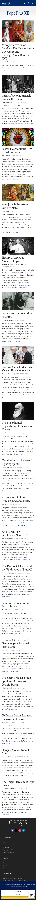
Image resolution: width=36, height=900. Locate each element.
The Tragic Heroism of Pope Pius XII (18, 783)
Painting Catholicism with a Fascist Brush (17, 605)
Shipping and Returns (9, 850)
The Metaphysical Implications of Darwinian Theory (17, 426)
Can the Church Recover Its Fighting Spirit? (17, 462)
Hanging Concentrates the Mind (17, 751)
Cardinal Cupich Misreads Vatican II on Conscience (17, 369)
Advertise (6, 847)
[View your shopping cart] (25, 3)
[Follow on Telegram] (23, 830)
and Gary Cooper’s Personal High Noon (15, 643)
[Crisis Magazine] (6, 3)
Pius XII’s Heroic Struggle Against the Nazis (16, 97)
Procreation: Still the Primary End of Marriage (16, 499)
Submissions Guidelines (10, 845)
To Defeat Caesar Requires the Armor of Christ (17, 717)
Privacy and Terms (8, 852)
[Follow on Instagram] (19, 830)
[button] (31, 895)
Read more (29, 123)
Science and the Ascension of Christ (17, 315)
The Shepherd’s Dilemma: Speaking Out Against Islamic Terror (16, 681)
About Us (6, 842)
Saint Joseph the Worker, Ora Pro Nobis (16, 206)
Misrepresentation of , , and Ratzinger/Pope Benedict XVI (18, 52)
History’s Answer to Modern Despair (13, 259)
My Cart (5, 865)
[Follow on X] (16, 830)
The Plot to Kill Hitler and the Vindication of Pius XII (17, 568)
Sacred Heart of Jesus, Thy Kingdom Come (17, 150)
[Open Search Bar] (29, 3)
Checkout (5, 868)
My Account (6, 863)
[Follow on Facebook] (12, 830)
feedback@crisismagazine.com (12, 878)
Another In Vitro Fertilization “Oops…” (14, 533)
